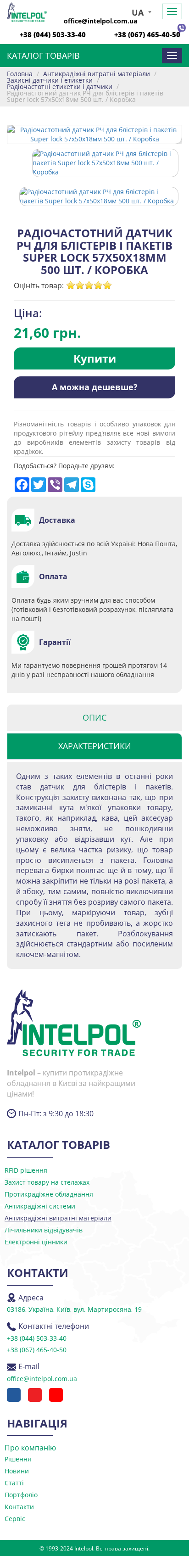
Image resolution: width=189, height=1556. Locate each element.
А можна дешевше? (95, 386)
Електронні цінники (36, 1241)
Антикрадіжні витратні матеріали (58, 1218)
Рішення (18, 1459)
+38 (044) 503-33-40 (53, 34)
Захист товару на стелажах (47, 1182)
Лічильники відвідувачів (44, 1230)
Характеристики (94, 745)
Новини (17, 1470)
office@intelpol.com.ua (100, 21)
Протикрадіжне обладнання (49, 1194)
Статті (14, 1482)
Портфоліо (21, 1494)
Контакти (19, 1506)
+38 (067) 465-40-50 (147, 34)
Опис (94, 717)
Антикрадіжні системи (40, 1206)
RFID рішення (26, 1170)
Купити (94, 358)
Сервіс (15, 1518)
